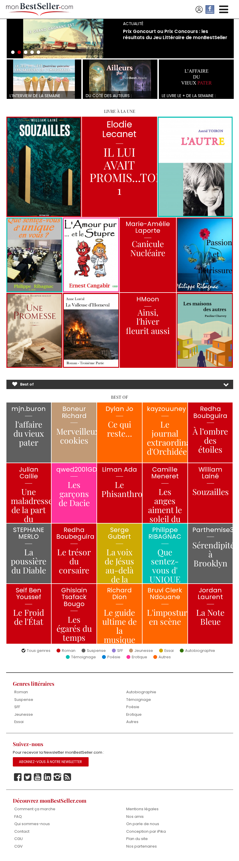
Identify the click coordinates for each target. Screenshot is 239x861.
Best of (27, 384)
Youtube (37, 777)
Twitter (27, 777)
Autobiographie (200, 651)
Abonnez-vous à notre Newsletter (50, 762)
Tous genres (38, 651)
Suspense (96, 651)
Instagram (57, 777)
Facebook (17, 777)
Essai (169, 651)
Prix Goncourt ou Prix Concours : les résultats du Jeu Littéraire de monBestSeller (175, 35)
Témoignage (83, 657)
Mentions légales (142, 809)
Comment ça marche (34, 809)
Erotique (139, 657)
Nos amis (135, 816)
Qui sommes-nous (32, 824)
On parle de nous (142, 824)
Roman (68, 651)
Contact (21, 831)
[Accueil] (39, 9)
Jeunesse (143, 651)
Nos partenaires (141, 846)
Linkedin (47, 777)
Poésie (113, 657)
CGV (18, 846)
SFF (120, 651)
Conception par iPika (146, 831)
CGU (18, 838)
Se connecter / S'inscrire (199, 9)
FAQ (18, 816)
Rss (67, 777)
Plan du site (137, 838)
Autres (165, 657)
